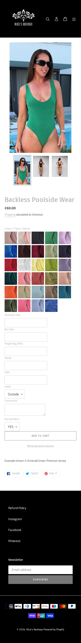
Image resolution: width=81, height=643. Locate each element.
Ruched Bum (12, 419)
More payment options (40, 446)
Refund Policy (17, 508)
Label (8, 386)
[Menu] (74, 18)
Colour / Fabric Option (17, 229)
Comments (11, 401)
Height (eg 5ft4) (14, 343)
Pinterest (14, 540)
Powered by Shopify (53, 629)
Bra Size (9, 329)
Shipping (10, 214)
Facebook (14, 529)
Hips (7, 372)
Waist (8, 358)
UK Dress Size (12, 315)
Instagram (15, 519)
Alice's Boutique (34, 629)
